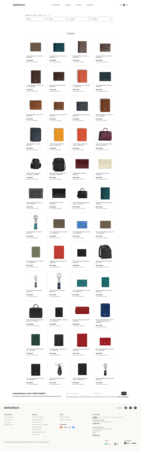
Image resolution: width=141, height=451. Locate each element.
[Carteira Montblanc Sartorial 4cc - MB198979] (82, 47)
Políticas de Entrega (37, 427)
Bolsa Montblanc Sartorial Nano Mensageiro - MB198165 (58, 174)
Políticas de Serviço (37, 422)
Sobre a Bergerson (8, 417)
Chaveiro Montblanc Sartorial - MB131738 (34, 232)
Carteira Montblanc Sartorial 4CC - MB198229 (59, 262)
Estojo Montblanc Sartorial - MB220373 (33, 144)
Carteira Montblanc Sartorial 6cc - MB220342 (35, 115)
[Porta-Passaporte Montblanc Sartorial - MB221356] (82, 134)
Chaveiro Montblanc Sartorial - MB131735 (57, 291)
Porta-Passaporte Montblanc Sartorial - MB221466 (57, 144)
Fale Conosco (7, 419)
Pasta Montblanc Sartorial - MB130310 (57, 203)
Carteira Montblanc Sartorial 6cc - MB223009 (58, 86)
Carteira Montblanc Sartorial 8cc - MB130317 (81, 262)
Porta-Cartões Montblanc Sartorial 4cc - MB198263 (58, 232)
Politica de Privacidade (123, 396)
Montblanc (40, 15)
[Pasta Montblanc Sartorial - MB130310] (59, 193)
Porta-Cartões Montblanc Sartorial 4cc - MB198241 (35, 262)
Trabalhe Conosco (8, 424)
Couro (45, 15)
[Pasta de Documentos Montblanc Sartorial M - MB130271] (36, 310)
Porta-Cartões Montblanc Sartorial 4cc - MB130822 (35, 349)
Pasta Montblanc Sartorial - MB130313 (80, 174)
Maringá (104, 417)
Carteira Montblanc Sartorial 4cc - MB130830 (81, 349)
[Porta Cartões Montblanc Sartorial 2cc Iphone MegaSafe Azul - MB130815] (105, 310)
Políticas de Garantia (37, 419)
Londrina (100, 417)
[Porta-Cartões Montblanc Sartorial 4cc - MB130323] (59, 310)
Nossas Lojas (7, 422)
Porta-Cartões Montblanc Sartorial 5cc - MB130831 (105, 349)
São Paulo (120, 417)
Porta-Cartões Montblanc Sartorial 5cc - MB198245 (81, 232)
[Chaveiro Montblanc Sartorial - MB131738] (36, 222)
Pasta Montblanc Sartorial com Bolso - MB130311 (34, 203)
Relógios (78, 4)
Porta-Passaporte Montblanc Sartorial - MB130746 (80, 379)
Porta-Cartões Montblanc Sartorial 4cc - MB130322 (35, 379)
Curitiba (95, 417)
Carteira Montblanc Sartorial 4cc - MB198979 (81, 56)
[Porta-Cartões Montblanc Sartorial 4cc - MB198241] (36, 252)
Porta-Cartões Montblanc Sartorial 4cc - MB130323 (58, 320)
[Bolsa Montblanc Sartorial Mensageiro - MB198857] (36, 164)
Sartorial (48, 15)
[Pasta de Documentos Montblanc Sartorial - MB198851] (82, 193)
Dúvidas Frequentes (64, 417)
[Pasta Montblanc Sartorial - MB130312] (105, 164)
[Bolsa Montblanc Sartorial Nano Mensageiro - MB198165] (59, 164)
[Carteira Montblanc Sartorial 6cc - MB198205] (36, 47)
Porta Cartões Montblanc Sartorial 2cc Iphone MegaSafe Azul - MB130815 (104, 321)
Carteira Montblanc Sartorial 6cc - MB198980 (104, 56)
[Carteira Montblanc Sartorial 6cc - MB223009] (59, 76)
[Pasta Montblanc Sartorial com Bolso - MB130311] (36, 193)
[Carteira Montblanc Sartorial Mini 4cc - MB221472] (82, 76)
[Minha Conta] (127, 4)
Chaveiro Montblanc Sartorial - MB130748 (57, 379)
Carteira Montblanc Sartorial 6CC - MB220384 (82, 115)
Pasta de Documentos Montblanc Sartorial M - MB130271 (35, 320)
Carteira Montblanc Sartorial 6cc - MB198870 (58, 56)
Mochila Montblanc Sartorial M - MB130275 (104, 262)
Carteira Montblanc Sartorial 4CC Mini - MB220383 (104, 115)
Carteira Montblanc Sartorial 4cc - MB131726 (104, 291)
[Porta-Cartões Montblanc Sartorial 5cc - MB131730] (82, 281)
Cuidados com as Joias (65, 419)
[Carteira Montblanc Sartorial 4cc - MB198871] (105, 193)
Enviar (124, 393)
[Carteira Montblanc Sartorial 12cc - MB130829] (82, 310)
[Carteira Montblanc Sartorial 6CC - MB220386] (59, 105)
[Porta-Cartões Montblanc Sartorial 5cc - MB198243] (105, 222)
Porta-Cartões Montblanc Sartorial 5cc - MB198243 (105, 232)
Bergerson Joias (28, 15)
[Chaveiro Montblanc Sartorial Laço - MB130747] (105, 369)
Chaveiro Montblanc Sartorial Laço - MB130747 (105, 379)
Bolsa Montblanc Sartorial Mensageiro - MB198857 (33, 174)
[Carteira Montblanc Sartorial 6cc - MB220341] (105, 76)
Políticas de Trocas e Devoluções (40, 424)
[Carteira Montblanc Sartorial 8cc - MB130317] (82, 252)
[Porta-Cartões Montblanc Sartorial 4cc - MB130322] (36, 369)
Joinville (109, 417)
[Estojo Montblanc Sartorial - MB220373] (36, 134)
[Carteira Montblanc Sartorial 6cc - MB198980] (105, 47)
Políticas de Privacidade (38, 417)
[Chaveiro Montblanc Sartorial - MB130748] (59, 369)
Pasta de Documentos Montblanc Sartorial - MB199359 (104, 144)
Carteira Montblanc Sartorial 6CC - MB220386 (59, 115)
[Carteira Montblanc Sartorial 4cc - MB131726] (105, 281)
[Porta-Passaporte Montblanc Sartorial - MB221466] (59, 134)
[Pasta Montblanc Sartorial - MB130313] (82, 164)
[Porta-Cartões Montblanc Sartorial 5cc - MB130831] (105, 340)
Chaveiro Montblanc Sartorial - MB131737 (34, 291)
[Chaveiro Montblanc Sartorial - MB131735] (59, 281)
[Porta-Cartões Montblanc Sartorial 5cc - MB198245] (82, 222)
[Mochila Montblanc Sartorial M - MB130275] (105, 252)
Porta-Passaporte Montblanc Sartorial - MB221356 (80, 144)
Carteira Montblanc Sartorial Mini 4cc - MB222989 (35, 86)
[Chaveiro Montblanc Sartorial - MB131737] (36, 281)
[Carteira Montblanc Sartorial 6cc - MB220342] (36, 105)
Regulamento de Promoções (39, 432)
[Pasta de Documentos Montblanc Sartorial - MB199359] (105, 134)
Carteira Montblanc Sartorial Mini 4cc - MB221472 (81, 86)
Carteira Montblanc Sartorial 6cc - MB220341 (104, 86)
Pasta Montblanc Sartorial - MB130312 (103, 174)
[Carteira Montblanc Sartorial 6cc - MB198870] (59, 47)
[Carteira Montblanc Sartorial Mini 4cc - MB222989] (36, 76)
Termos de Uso (35, 434)
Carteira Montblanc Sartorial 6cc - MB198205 (35, 56)
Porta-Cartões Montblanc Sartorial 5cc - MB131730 (81, 291)
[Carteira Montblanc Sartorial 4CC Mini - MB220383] (105, 105)
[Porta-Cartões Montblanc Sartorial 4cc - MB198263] (59, 222)
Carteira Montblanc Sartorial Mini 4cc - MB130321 (58, 349)
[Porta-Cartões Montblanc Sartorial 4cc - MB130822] (36, 340)
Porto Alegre (115, 417)
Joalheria (68, 4)
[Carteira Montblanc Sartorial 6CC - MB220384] (82, 105)
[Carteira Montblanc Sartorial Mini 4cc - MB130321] (59, 340)
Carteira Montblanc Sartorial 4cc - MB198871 (104, 203)
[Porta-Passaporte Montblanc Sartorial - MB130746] (82, 369)
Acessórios (90, 4)
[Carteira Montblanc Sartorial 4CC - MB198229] (59, 252)
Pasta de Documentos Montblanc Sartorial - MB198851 (81, 203)
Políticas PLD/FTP (36, 429)
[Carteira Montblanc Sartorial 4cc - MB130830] (82, 340)
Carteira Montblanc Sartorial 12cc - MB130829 (82, 320)
